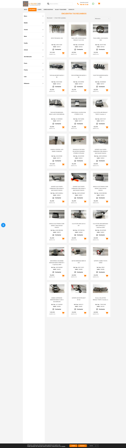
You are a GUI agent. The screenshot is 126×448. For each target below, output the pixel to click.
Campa (39, 9)
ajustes (63, 446)
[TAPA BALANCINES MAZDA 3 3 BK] (56, 66)
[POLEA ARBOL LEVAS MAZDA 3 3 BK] (100, 29)
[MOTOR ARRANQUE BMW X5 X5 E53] (78, 251)
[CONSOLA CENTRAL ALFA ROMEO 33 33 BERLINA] (56, 140)
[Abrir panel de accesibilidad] (3, 225)
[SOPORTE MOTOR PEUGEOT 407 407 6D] (78, 288)
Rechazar (82, 445)
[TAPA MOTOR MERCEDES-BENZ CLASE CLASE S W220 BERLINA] (56, 103)
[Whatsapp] (93, 3)
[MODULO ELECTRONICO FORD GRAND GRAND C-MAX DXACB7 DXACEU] (100, 177)
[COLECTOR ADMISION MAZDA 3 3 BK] (100, 66)
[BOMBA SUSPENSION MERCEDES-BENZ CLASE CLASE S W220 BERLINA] (56, 288)
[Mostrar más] (43, 16)
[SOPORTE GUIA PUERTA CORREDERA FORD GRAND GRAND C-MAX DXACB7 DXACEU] (100, 140)
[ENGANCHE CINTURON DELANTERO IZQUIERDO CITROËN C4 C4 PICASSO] (78, 140)
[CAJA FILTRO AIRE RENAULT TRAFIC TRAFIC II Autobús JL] (100, 103)
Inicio (25, 9)
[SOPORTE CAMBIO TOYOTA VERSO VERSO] (100, 251)
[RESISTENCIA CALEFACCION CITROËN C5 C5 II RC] (78, 103)
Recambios (32, 9)
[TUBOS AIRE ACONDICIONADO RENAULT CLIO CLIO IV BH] (78, 30)
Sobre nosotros (48, 9)
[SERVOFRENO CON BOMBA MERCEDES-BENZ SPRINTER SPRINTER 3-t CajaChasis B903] (56, 251)
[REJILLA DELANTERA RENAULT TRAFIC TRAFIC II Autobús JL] (100, 288)
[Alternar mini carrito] (99, 4)
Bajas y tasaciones (60, 9)
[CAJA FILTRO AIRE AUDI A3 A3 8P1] (78, 214)
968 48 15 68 (84, 4)
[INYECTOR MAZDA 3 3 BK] (56, 29)
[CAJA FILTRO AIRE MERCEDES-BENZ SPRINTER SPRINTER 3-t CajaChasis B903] (100, 214)
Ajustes (91, 445)
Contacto (71, 9)
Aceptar (73, 445)
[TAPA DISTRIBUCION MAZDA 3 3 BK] (78, 66)
